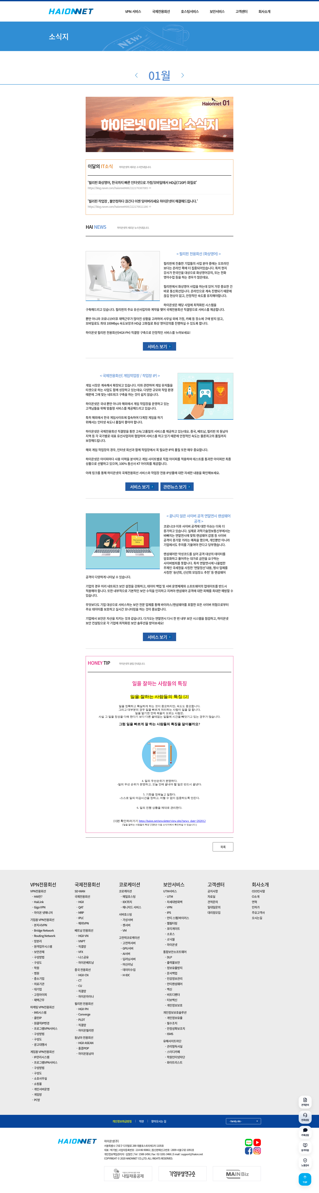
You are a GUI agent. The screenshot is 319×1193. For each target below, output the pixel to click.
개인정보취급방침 (122, 1121)
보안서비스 (217, 11)
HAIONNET (71, 11)
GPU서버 (128, 948)
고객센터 (241, 11)
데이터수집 (129, 969)
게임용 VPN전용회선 (42, 1051)
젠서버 (126, 925)
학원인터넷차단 (176, 1057)
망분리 (38, 941)
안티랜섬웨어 (174, 984)
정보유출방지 (174, 968)
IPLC (81, 918)
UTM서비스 (170, 891)
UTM (170, 896)
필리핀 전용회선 (84, 1003)
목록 (223, 847)
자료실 (211, 896)
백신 (169, 989)
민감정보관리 (174, 978)
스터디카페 (173, 1051)
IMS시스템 (40, 1012)
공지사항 (212, 891)
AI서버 (126, 953)
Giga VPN (39, 907)
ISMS (170, 1034)
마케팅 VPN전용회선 (42, 1007)
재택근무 (39, 1000)
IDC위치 (127, 902)
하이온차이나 (86, 996)
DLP (169, 957)
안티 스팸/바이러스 (178, 918)
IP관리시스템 (41, 1057)
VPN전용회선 (43, 884)
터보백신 (172, 1000)
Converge (84, 1014)
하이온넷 (172, 944)
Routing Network (44, 935)
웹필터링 (172, 923)
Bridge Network (44, 930)
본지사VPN (40, 925)
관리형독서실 (174, 1046)
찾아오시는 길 (158, 1121)
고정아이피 (40, 994)
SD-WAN (80, 891)
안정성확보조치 (176, 1028)
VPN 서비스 (133, 11)
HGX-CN (83, 975)
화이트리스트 (174, 1062)
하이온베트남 (86, 962)
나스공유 (83, 957)
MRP (81, 912)
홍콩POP (83, 1048)
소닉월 (171, 939)
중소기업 (39, 978)
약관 (141, 1121)
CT (80, 980)
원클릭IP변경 (41, 1023)
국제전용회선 (161, 11)
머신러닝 (128, 964)
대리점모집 (213, 912)
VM (124, 930)
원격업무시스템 (43, 946)
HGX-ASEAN (85, 1043)
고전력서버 (129, 943)
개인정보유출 (174, 1017)
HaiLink (39, 902)
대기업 (38, 989)
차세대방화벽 (174, 902)
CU (80, 985)
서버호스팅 (125, 914)
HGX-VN (83, 935)
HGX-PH (83, 1009)
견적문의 (212, 902)
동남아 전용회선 (84, 1037)
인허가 (256, 907)
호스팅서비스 (190, 11)
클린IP (38, 1017)
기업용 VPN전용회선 (42, 919)
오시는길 (257, 918)
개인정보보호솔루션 (174, 1012)
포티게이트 (173, 928)
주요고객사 (258, 912)
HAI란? (38, 896)
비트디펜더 (173, 994)
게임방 (38, 1094)
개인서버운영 (41, 1089)
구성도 (38, 962)
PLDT (81, 1019)
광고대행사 (40, 1044)
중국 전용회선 (83, 969)
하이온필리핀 (86, 1030)
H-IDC (126, 975)
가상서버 (128, 919)
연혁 (254, 902)
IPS (169, 912)
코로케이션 (129, 884)
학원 (36, 968)
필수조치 (172, 1023)
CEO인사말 (258, 891)
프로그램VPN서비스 (45, 1028)
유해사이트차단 (172, 1041)
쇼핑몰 (38, 1083)
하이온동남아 (86, 1053)
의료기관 (39, 984)
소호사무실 (40, 1078)
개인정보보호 (174, 1005)
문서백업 (172, 973)
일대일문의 (213, 907)
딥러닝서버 (129, 959)
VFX (80, 951)
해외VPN (83, 923)
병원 (36, 973)
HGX (81, 902)
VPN (169, 907)
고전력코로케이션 (129, 937)
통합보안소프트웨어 (174, 951)
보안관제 (39, 951)
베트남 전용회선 (84, 930)
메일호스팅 (129, 896)
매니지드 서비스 (132, 907)
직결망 (82, 946)
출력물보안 (173, 962)
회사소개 (264, 11)
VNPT (81, 941)
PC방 (37, 1100)
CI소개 (255, 896)
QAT (80, 907)
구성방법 (39, 957)
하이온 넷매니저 (43, 912)
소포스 (171, 934)
